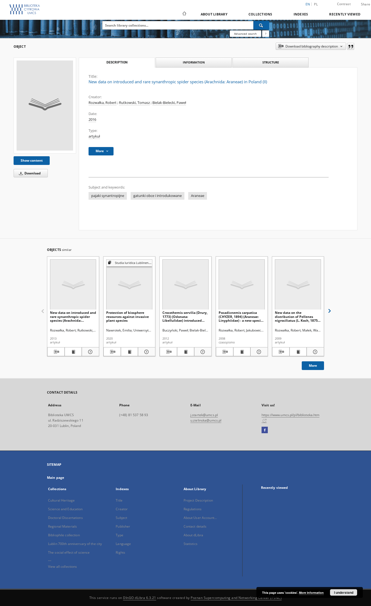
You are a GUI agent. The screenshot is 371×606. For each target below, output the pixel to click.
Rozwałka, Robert (103, 102)
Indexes (301, 14)
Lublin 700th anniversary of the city (75, 543)
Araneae (197, 195)
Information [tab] (194, 62)
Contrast (344, 4)
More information (311, 593)
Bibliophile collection (64, 535)
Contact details (195, 526)
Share (365, 4)
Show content (32, 160)
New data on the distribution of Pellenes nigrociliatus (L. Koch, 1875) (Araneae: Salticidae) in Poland (297, 316)
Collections (260, 14)
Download (32, 173)
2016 (92, 119)
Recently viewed (344, 14)
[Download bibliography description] (56, 351)
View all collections (62, 566)
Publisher (123, 526)
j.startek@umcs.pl (204, 415)
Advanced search (245, 34)
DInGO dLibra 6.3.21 (139, 597)
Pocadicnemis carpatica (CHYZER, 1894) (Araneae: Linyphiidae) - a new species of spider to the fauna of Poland (241, 316)
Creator (122, 509)
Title (119, 500)
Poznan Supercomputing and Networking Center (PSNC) (236, 597)
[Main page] (184, 14)
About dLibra (193, 535)
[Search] (261, 25)
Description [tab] (116, 62)
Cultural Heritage (61, 500)
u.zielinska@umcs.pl (205, 420)
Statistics (190, 543)
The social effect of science (69, 552)
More (313, 365)
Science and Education (65, 509)
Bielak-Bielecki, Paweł (169, 102)
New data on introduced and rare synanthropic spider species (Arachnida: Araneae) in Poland (73, 316)
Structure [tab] (270, 62)
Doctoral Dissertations (65, 517)
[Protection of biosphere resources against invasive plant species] (129, 285)
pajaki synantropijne (107, 195)
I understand (343, 592)
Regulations (193, 509)
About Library (214, 14)
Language (123, 543)
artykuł (94, 136)
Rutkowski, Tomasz (134, 102)
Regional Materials (62, 526)
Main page (55, 477)
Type (119, 535)
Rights (120, 552)
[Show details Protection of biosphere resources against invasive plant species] (145, 351)
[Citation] (350, 46)
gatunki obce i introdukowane (157, 195)
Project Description (198, 500)
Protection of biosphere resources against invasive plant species (127, 316)
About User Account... (200, 517)
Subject (121, 517)
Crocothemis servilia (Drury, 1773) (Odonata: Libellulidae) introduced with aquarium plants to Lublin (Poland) (184, 316)
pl (316, 4)
